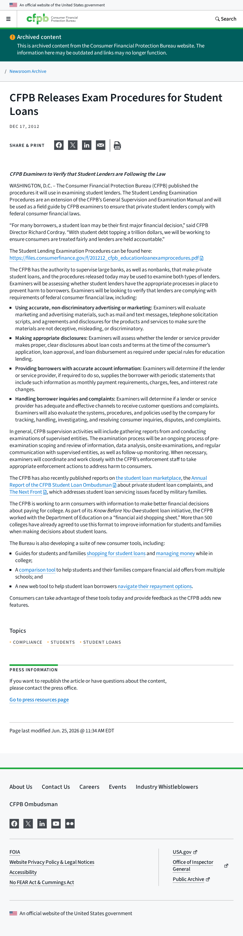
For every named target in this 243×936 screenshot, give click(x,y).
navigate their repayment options (155, 586)
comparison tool (37, 570)
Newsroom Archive (27, 71)
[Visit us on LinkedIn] (42, 823)
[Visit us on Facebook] (14, 823)
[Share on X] (73, 144)
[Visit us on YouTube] (56, 823)
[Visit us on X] (28, 823)
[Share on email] (100, 144)
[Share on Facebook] (59, 144)
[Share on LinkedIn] (86, 144)
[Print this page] (117, 145)
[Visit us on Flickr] (70, 823)
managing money (175, 553)
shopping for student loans (116, 553)
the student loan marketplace (148, 478)
